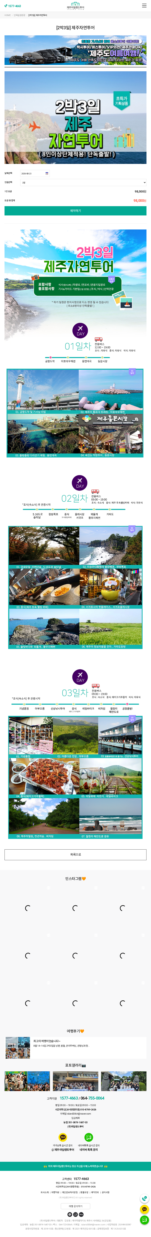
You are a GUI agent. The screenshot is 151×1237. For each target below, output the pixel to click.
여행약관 (55, 1192)
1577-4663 (14, 6)
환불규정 (84, 1192)
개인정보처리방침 (70, 1192)
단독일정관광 (19, 15)
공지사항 (106, 1192)
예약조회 (95, 1192)
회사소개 (45, 1192)
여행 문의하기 (75, 1206)
